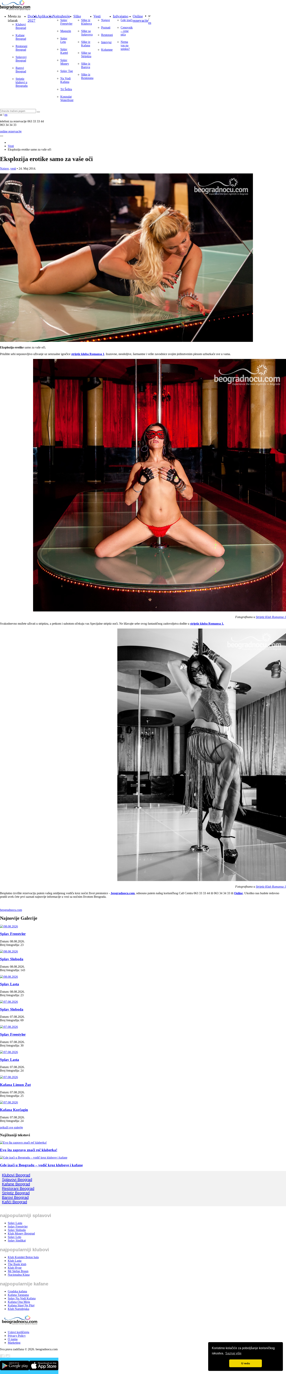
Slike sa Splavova (87, 32)
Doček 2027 (32, 18)
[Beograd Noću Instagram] (7, 1357)
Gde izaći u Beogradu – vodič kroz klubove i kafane (41, 1165)
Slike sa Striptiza (86, 54)
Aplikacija (45, 16)
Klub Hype (15, 1267)
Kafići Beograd (14, 1202)
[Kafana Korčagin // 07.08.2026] (9, 1102)
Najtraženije (61, 16)
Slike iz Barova (85, 65)
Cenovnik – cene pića (127, 31)
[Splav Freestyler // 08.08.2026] (9, 926)
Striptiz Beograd (16, 1193)
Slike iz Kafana (85, 43)
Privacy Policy (17, 1335)
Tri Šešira (66, 89)
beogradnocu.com (11, 910)
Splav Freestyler (66, 21)
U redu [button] (245, 1363)
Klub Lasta (14, 1260)
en (149, 22)
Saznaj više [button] (233, 1353)
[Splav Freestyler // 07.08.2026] (9, 1026)
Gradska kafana (17, 1291)
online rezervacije (11, 131)
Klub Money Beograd (21, 1233)
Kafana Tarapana (18, 1295)
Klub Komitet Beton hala (23, 1257)
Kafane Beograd (21, 37)
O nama (13, 1339)
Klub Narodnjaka (18, 1308)
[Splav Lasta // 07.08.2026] (9, 1052)
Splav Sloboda (11, 959)
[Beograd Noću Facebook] (2, 1357)
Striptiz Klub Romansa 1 (271, 617)
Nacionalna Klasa (19, 1274)
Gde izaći (126, 20)
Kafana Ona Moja (19, 1301)
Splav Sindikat (17, 1240)
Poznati (105, 27)
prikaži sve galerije (11, 1127)
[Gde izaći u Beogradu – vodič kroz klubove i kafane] (33, 1157)
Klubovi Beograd (21, 26)
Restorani (107, 35)
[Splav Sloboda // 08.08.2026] (9, 951)
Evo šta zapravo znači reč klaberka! (28, 1150)
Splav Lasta (9, 984)
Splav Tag (66, 71)
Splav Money (64, 61)
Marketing (14, 1342)
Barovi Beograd (21, 69)
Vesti (97, 16)
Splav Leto (63, 40)
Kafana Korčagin (14, 1110)
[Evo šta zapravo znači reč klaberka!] (23, 1142)
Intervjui (106, 42)
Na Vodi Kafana (65, 80)
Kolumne (107, 49)
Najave (105, 20)
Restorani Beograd (21, 47)
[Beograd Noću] (19, 1325)
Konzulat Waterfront (66, 98)
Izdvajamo (120, 16)
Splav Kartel (64, 51)
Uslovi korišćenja (18, 1332)
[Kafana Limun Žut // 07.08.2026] (9, 1077)
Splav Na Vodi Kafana (22, 1298)
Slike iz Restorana (87, 76)
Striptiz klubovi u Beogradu (22, 82)
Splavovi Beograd (21, 58)
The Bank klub (17, 1264)
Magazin (65, 31)
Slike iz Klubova (86, 21)
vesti (13, 168)
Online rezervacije (140, 18)
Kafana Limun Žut (15, 1085)
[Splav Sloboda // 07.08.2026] (9, 1001)
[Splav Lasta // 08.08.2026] (9, 976)
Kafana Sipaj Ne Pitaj (21, 1305)
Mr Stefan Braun (18, 1271)
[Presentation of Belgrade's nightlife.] (15, 9)
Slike (77, 16)
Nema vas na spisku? (125, 45)
